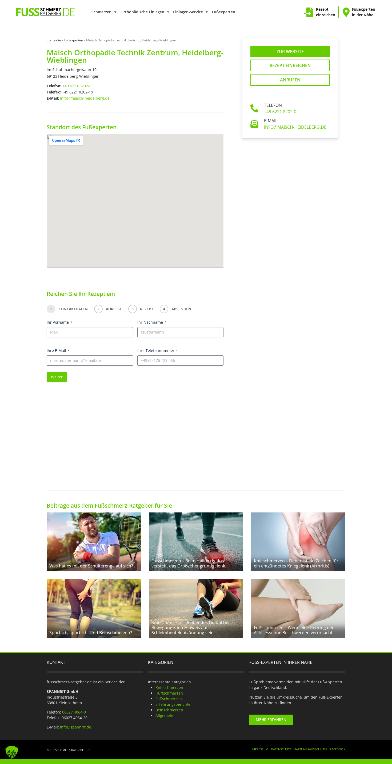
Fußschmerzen (168, 698)
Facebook (337, 749)
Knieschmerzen (169, 687)
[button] (11, 752)
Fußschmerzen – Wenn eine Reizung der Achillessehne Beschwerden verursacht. (294, 630)
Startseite (54, 40)
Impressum (259, 749)
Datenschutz (281, 749)
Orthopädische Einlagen (142, 11)
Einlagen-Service (188, 11)
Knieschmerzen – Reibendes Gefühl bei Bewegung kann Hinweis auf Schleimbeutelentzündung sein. (190, 628)
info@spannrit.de (75, 727)
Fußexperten (223, 11)
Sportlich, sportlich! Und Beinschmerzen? (90, 633)
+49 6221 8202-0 (76, 85)
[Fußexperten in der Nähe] (346, 12)
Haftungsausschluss (310, 749)
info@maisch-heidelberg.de (85, 98)
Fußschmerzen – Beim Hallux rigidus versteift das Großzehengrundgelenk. (188, 563)
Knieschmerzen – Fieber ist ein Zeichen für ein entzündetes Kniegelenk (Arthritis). (296, 563)
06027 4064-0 (74, 712)
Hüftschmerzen (169, 693)
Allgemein (164, 715)
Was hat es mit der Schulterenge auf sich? (91, 566)
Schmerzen (101, 11)
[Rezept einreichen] (308, 12)
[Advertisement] (196, 431)
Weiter (57, 376)
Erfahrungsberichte (172, 704)
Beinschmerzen (169, 709)
